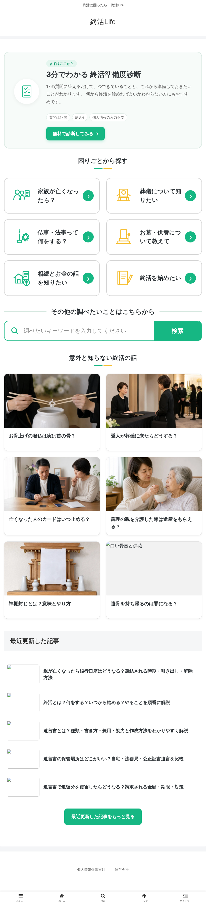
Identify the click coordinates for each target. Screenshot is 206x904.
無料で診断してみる (75, 133)
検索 (178, 330)
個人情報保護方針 (91, 870)
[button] (190, 733)
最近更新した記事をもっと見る (103, 816)
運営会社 (122, 870)
